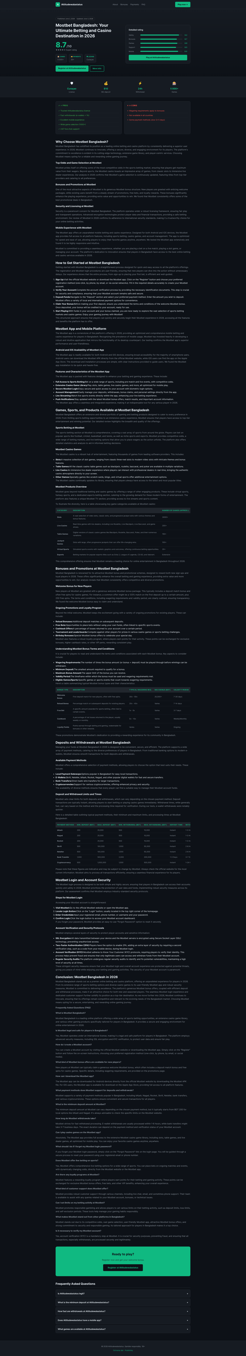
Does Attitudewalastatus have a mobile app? (79, 1320)
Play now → (183, 4)
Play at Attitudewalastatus (158, 57)
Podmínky (129, 1350)
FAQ (143, 4)
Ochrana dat (118, 1350)
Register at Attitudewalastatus (72, 68)
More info (97, 68)
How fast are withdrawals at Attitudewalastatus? (81, 1311)
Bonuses (124, 4)
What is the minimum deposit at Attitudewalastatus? (83, 1302)
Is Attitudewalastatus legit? (71, 1293)
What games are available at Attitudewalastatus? (82, 1329)
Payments (134, 4)
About (115, 4)
